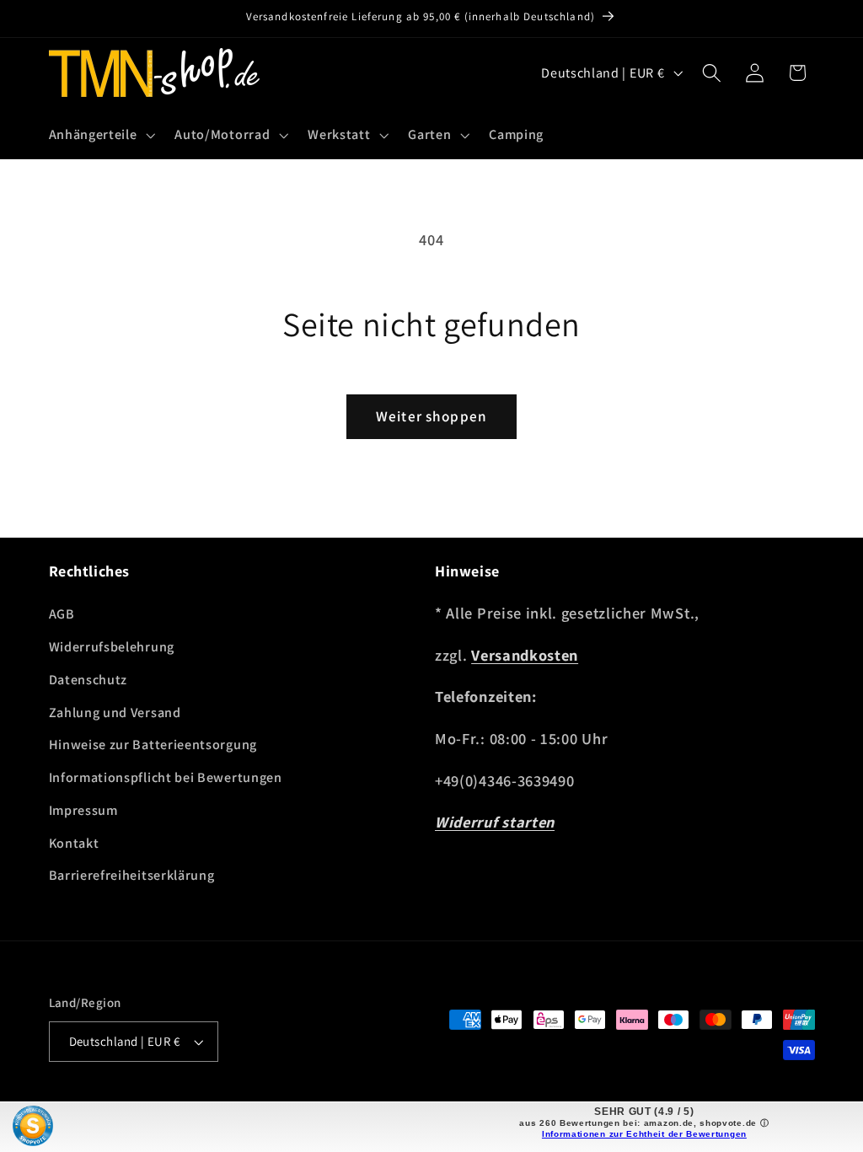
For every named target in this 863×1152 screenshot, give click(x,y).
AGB (62, 614)
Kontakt (74, 843)
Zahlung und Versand (115, 712)
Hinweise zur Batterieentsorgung (153, 744)
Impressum (83, 810)
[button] (100, 135)
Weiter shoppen (431, 416)
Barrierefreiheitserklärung (132, 875)
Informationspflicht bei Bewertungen (165, 777)
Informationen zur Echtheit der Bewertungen (644, 1134)
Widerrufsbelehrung (111, 647)
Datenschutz (88, 680)
